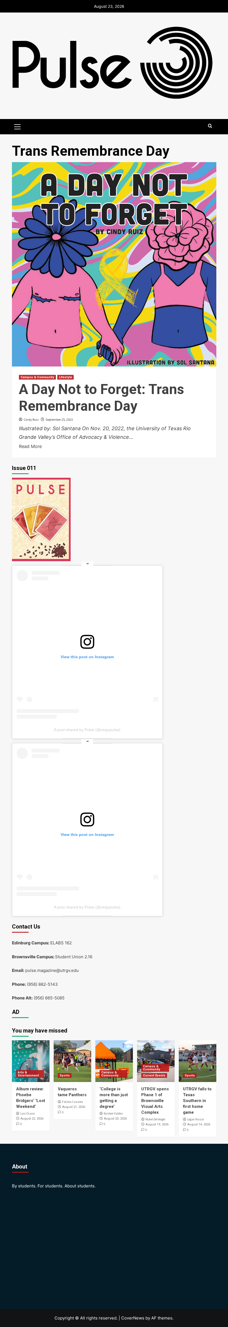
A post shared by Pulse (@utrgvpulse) (87, 729)
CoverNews (132, 1318)
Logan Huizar (195, 1119)
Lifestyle (65, 377)
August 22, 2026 (32, 1118)
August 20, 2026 (115, 1118)
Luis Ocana (27, 1113)
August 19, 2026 (157, 1124)
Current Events (154, 1075)
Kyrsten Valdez (113, 1113)
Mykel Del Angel (155, 1119)
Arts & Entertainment (28, 1074)
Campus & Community (37, 377)
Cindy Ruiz (31, 419)
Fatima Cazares (72, 1102)
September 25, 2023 (59, 419)
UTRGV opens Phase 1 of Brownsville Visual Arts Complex (155, 1100)
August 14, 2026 (198, 1124)
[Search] (210, 126)
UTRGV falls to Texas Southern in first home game (197, 1100)
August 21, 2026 (73, 1107)
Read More (30, 446)
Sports (65, 1075)
